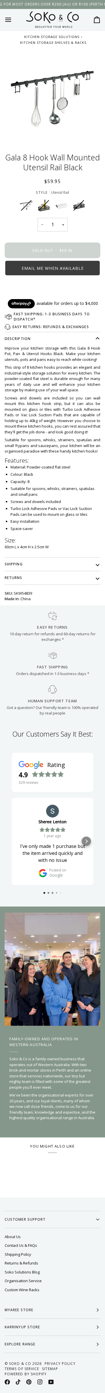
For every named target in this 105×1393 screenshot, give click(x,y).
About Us (13, 1236)
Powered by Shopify (26, 1374)
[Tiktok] (18, 1382)
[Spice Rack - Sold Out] (78, 207)
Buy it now (52, 287)
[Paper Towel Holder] (62, 207)
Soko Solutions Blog (22, 1272)
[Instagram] (40, 1382)
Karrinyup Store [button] (22, 1327)
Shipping (14, 564)
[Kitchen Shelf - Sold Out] (45, 207)
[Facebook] (7, 1382)
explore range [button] (20, 1344)
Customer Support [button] (25, 1219)
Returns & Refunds (21, 1263)
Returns (13, 577)
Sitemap (50, 1368)
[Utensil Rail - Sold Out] (27, 207)
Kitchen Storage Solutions (52, 37)
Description (18, 338)
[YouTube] (51, 1382)
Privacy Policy (60, 1363)
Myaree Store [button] (19, 1309)
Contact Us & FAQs (21, 1245)
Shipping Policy (18, 1254)
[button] (52, 268)
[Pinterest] (29, 1382)
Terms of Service (22, 1368)
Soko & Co (20, 1363)
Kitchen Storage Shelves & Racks (53, 42)
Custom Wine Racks (22, 1289)
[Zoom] (52, 96)
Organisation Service (23, 1280)
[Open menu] (13, 19)
